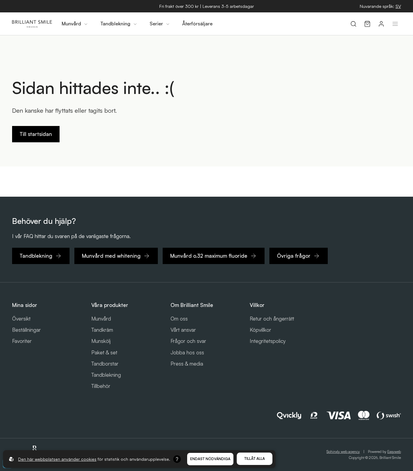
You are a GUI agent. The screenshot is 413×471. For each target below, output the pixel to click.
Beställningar (26, 330)
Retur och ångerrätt (272, 318)
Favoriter (22, 341)
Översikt (21, 318)
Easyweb (394, 451)
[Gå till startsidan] (32, 23)
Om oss (179, 318)
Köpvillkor (260, 330)
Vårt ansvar (183, 330)
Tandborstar (105, 363)
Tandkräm (102, 330)
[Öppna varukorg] (367, 24)
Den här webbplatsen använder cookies (57, 459)
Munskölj (101, 341)
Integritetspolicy (268, 341)
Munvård (101, 318)
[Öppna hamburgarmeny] (395, 24)
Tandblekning (106, 375)
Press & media (187, 363)
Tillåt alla (254, 458)
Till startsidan (36, 134)
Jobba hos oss (187, 352)
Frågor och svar (188, 341)
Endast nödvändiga (210, 458)
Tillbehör (100, 386)
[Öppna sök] (353, 24)
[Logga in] (381, 24)
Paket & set (104, 352)
